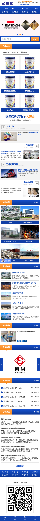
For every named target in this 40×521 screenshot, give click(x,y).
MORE (36, 202)
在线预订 (25, 12)
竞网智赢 (24, 482)
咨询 (35, 519)
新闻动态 (5, 12)
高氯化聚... (5, 52)
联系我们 (35, 12)
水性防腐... (22, 52)
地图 (15, 519)
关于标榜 (5, 9)
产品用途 (25, 9)
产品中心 (15, 9)
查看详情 (21, 341)
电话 (25, 519)
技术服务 (15, 12)
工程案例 (35, 9)
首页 (5, 519)
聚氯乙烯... (14, 52)
